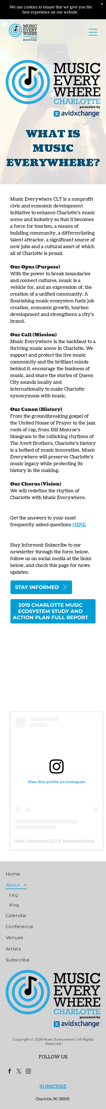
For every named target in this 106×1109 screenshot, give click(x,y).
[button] (93, 32)
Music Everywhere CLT (35, 840)
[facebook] (10, 1071)
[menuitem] (53, 874)
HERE (78, 525)
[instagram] (28, 1071)
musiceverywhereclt (80, 840)
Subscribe (53, 1087)
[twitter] (19, 1071)
